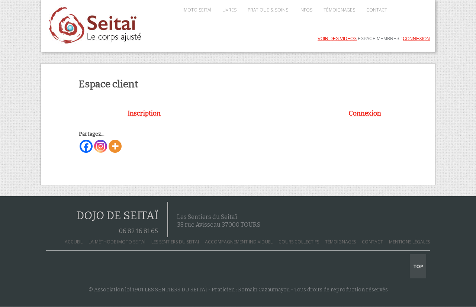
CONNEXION (416, 38)
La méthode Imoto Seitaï (117, 242)
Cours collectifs (299, 242)
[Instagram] (100, 146)
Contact (372, 242)
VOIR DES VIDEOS (337, 38)
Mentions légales (409, 242)
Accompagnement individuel (239, 242)
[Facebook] (86, 146)
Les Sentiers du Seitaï (175, 242)
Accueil (74, 242)
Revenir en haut (418, 266)
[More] (115, 146)
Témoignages (340, 242)
